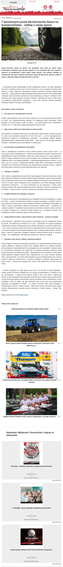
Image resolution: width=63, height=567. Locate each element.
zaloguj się (56, 1)
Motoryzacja (9, 17)
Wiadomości (32, 1)
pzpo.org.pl (24, 295)
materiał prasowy (17, 18)
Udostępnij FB (31, 63)
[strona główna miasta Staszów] (13, 8)
